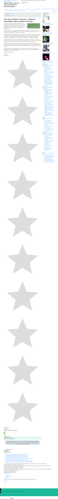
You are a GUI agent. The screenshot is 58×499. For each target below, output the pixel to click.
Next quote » (23, 3)
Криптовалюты (47, 8)
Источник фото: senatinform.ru (33, 27)
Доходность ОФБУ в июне (49, 161)
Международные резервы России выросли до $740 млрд (16, 455)
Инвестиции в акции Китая (49, 160)
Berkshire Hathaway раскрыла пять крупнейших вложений (16, 457)
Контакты (7, 477)
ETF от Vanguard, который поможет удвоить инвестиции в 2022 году (49, 129)
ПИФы (51, 8)
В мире (34, 9)
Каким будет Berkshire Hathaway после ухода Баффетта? (48, 138)
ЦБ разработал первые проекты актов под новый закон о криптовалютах (19, 460)
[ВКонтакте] (4, 450)
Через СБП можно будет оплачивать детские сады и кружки (17, 459)
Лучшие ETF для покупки (48, 122)
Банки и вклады (54, 10)
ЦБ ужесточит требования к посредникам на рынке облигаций (17, 454)
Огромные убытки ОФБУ (48, 159)
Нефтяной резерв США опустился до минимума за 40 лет (48, 24)
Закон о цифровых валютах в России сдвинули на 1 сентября (48, 79)
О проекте (7, 475)
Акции (42, 8)
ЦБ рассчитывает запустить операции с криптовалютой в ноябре (48, 75)
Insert (12, 498)
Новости (28, 8)
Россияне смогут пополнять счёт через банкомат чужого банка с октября (19, 458)
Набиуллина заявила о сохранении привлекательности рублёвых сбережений (20, 461)
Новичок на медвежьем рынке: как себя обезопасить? (48, 149)
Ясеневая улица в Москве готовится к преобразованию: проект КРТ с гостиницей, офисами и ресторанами (49, 102)
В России (31, 9)
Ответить (2, 495)
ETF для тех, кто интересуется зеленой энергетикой (48, 146)
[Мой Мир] (7, 450)
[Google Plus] (9, 450)
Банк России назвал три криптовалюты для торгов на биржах (17, 456)
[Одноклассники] (6, 450)
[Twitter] (5, 450)
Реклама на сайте (9, 476)
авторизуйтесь (6, 428)
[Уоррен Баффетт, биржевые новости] (15, 10)
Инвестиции (38, 8)
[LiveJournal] (8, 450)
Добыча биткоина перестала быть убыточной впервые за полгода (48, 61)
